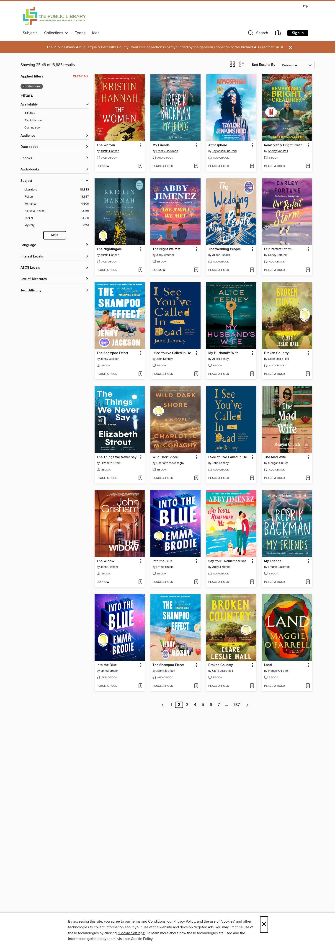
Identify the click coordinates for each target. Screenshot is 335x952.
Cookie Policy (141, 939)
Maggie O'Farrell (278, 671)
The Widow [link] (105, 561)
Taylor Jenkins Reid (224, 151)
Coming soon (32, 127)
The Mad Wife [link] (275, 457)
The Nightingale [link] (109, 249)
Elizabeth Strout (110, 463)
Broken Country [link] (276, 353)
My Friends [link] (161, 145)
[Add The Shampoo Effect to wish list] (140, 374)
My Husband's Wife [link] (223, 353)
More (54, 235)
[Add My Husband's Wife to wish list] (252, 374)
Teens (80, 33)
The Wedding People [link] (224, 249)
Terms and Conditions (148, 921)
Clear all (81, 76)
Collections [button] (54, 33)
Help (305, 6)
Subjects (30, 33)
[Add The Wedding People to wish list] (252, 270)
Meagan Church (278, 463)
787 (236, 704)
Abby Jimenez (165, 255)
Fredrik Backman (167, 151)
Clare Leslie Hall (278, 359)
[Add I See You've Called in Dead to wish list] (196, 374)
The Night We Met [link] (166, 249)
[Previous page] (162, 705)
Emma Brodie (164, 567)
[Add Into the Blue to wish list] (196, 582)
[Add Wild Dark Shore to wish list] (196, 478)
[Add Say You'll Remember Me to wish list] (252, 582)
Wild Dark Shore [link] (165, 457)
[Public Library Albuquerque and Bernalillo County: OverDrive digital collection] (54, 15)
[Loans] (278, 33)
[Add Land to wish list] (308, 686)
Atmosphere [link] (217, 145)
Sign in (298, 33)
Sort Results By (263, 65)
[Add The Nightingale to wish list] (140, 270)
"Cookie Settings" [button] (131, 933)
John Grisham (109, 567)
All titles (29, 113)
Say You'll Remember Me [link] (227, 561)
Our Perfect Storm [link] (277, 249)
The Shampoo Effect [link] (112, 353)
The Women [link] (106, 145)
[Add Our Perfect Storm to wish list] (308, 270)
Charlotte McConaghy (170, 463)
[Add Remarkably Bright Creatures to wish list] (308, 166)
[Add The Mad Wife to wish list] (308, 478)
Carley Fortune (277, 255)
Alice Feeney (220, 359)
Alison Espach (221, 255)
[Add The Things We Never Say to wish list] (140, 478)
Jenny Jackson (109, 359)
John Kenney (164, 359)
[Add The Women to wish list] (140, 166)
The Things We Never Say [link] (117, 457)
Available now (33, 120)
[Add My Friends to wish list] (196, 166)
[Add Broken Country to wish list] (308, 374)
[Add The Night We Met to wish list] (196, 270)
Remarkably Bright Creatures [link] (285, 145)
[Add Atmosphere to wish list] (252, 166)
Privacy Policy (184, 921)
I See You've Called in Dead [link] (173, 353)
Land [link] (268, 665)
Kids (95, 33)
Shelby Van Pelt (278, 151)
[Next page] (247, 705)
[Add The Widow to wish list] (140, 582)
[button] (257, 33)
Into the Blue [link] (162, 561)
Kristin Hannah (109, 151)
